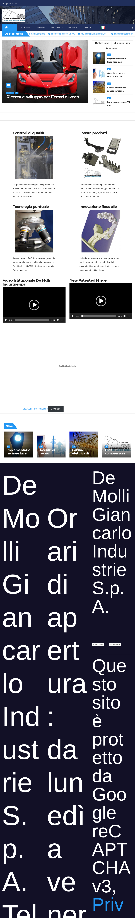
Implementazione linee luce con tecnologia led (18, 455)
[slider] (32, 320)
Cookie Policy (115, 644)
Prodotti (56, 27)
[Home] (6, 27)
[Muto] (58, 320)
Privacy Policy (98, 644)
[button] (132, 28)
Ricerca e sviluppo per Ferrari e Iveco (42, 96)
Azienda (25, 27)
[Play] (6, 320)
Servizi (40, 27)
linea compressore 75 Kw (115, 453)
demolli (10, 92)
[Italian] (103, 27)
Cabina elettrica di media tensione (80, 455)
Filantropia (113, 48)
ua (17, 92)
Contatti (89, 27)
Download (56, 409)
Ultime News (103, 43)
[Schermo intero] (62, 320)
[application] (34, 305)
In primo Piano (123, 43)
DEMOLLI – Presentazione (35, 409)
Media (72, 27)
